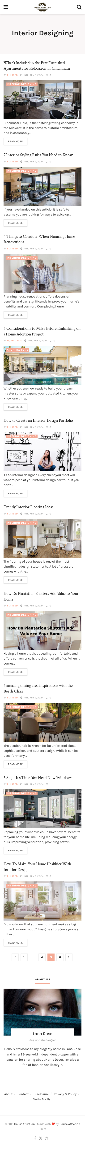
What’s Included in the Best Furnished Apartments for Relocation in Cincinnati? (37, 65)
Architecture (17, 349)
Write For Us (42, 1099)
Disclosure (41, 1094)
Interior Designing (22, 84)
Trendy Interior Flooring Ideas (28, 507)
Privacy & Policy (65, 1094)
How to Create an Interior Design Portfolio (38, 420)
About (8, 1094)
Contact (23, 1094)
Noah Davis (14, 340)
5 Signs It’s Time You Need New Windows (38, 777)
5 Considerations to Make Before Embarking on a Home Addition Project (42, 331)
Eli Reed (12, 75)
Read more (15, 141)
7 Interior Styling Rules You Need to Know (38, 155)
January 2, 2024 (33, 75)
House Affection (24, 1124)
